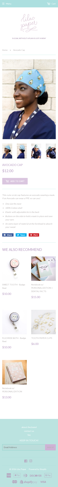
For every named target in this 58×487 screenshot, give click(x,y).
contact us (29, 431)
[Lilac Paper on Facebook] (25, 461)
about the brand (29, 427)
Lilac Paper (21, 469)
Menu (8, 3)
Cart (53, 3)
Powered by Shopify (37, 469)
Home (4, 50)
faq (29, 435)
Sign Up (50, 447)
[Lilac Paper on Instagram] (30, 461)
